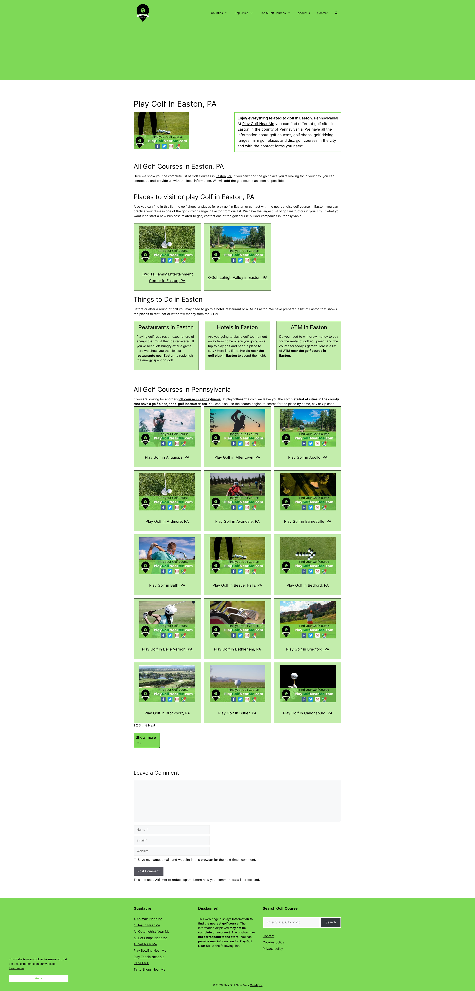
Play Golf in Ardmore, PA (167, 521)
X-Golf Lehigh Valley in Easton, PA (237, 277)
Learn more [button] (16, 968)
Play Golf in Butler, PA (237, 713)
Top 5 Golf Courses (273, 13)
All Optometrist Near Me (152, 931)
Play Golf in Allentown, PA (237, 457)
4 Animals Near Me (148, 919)
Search (330, 922)
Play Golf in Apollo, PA (307, 457)
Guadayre (142, 908)
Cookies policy (273, 942)
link (237, 946)
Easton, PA (224, 176)
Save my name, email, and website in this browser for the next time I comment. (197, 860)
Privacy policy (273, 949)
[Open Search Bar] (336, 13)
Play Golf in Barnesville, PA (307, 521)
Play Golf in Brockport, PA (167, 713)
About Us (304, 13)
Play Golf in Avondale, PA (237, 521)
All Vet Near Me (145, 944)
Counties (217, 13)
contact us (141, 181)
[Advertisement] (237, 54)
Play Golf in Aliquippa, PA (167, 457)
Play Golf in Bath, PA (167, 585)
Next (151, 725)
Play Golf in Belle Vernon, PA (167, 649)
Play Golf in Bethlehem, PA (237, 649)
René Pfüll (141, 963)
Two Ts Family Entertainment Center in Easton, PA (167, 277)
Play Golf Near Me (258, 123)
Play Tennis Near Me (149, 957)
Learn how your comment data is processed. (226, 880)
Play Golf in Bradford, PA (307, 649)
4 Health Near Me (147, 925)
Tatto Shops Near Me (149, 969)
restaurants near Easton (155, 355)
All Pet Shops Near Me (150, 938)
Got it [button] (38, 978)
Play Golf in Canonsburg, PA (307, 713)
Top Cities (241, 13)
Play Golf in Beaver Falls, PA (237, 585)
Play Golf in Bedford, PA (308, 585)
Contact (322, 13)
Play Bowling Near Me (150, 950)
